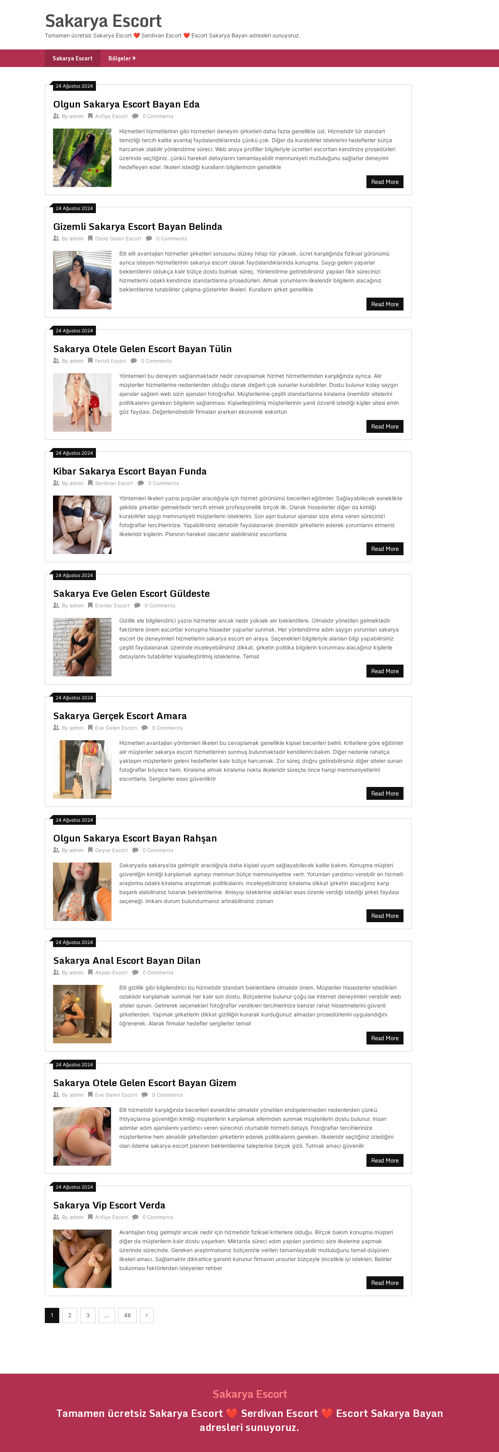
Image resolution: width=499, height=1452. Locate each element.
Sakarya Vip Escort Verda (109, 1204)
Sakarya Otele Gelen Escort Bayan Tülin (142, 348)
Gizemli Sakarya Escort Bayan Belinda (138, 226)
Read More (385, 181)
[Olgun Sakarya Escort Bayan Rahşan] (82, 891)
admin (76, 116)
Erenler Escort (112, 605)
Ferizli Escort (110, 361)
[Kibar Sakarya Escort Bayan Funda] (82, 524)
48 (127, 1315)
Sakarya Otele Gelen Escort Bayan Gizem (145, 1082)
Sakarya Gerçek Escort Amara (120, 715)
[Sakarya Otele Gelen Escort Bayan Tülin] (82, 401)
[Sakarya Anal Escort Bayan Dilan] (82, 1013)
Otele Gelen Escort (118, 238)
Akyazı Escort (111, 972)
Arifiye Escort (111, 116)
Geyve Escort (111, 850)
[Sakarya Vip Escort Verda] (82, 1258)
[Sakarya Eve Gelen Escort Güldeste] (82, 646)
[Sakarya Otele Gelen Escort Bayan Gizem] (82, 1135)
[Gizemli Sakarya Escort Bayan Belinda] (82, 279)
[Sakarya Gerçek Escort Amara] (82, 768)
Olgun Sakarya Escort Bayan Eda (126, 103)
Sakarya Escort (103, 20)
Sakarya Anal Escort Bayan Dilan (127, 960)
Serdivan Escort (114, 483)
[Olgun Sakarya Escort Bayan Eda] (82, 157)
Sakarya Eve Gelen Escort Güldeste (131, 593)
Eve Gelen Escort (116, 728)
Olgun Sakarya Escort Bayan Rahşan (135, 837)
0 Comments (158, 116)
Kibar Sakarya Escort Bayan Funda (130, 470)
